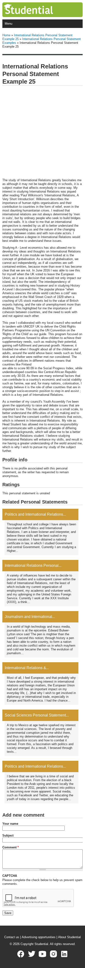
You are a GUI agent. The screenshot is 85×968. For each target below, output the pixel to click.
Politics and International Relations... (35, 514)
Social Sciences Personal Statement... (37, 715)
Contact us (11, 937)
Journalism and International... (30, 617)
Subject (7, 835)
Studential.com (38, 9)
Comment (10, 847)
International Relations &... (27, 668)
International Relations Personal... (33, 565)
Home (6, 35)
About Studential (69, 937)
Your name (10, 823)
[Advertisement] (42, 132)
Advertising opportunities (38, 937)
